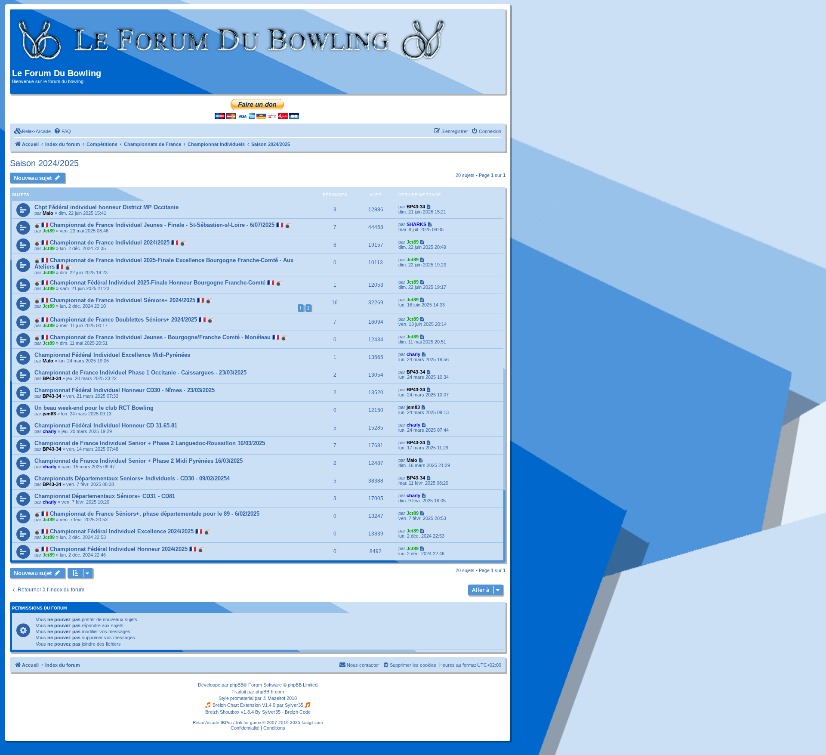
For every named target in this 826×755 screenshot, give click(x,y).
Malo (48, 213)
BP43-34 (416, 206)
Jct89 (49, 230)
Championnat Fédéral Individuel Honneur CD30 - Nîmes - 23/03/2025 (124, 390)
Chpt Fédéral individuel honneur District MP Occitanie (106, 207)
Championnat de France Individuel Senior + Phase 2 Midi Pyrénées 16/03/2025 (138, 461)
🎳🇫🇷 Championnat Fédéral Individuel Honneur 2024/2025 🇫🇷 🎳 (119, 549)
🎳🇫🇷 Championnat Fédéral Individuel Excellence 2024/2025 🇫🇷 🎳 (122, 531)
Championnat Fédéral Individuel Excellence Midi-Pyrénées (112, 355)
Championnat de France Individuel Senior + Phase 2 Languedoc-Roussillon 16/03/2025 (149, 443)
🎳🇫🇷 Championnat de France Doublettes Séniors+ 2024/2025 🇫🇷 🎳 (124, 319)
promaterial (241, 698)
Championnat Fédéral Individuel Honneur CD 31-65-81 (105, 425)
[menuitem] (32, 131)
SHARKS (416, 224)
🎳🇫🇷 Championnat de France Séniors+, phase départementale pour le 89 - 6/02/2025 (146, 514)
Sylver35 (294, 705)
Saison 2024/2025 (44, 163)
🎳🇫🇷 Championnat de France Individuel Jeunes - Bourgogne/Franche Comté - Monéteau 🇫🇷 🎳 (161, 337)
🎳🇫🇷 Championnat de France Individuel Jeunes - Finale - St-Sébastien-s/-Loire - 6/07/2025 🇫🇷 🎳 (163, 225)
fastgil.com (312, 722)
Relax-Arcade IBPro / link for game (227, 722)
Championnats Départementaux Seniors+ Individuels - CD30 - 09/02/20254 (132, 478)
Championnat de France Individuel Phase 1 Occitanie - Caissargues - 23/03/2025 (140, 372)
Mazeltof (276, 698)
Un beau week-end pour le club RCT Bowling (94, 408)
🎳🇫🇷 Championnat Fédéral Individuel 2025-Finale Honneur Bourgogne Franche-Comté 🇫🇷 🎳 (158, 282)
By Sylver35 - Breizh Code (283, 712)
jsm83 (49, 413)
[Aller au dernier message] (429, 206)
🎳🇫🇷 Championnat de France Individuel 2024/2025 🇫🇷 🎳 (110, 242)
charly (413, 354)
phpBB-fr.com (270, 691)
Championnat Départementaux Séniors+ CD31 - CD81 (104, 496)
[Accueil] (232, 40)
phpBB (236, 684)
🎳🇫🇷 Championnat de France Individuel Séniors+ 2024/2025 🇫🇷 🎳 (123, 300)
